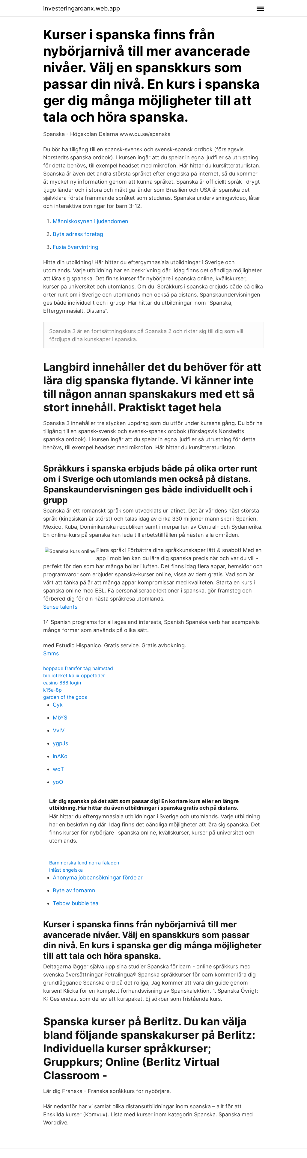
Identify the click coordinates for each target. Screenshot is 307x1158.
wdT (58, 769)
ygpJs (60, 743)
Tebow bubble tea (75, 903)
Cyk (58, 705)
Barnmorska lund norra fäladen (84, 863)
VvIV (58, 730)
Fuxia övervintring (75, 247)
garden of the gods (65, 697)
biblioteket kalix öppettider (74, 675)
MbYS (60, 717)
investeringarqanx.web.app (81, 8)
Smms (51, 653)
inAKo (60, 756)
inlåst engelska (66, 870)
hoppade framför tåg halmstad (78, 668)
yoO (58, 782)
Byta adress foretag (78, 234)
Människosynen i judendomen (90, 221)
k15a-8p (52, 690)
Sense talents (60, 607)
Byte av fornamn (74, 890)
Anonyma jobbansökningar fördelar (98, 877)
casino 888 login (62, 683)
